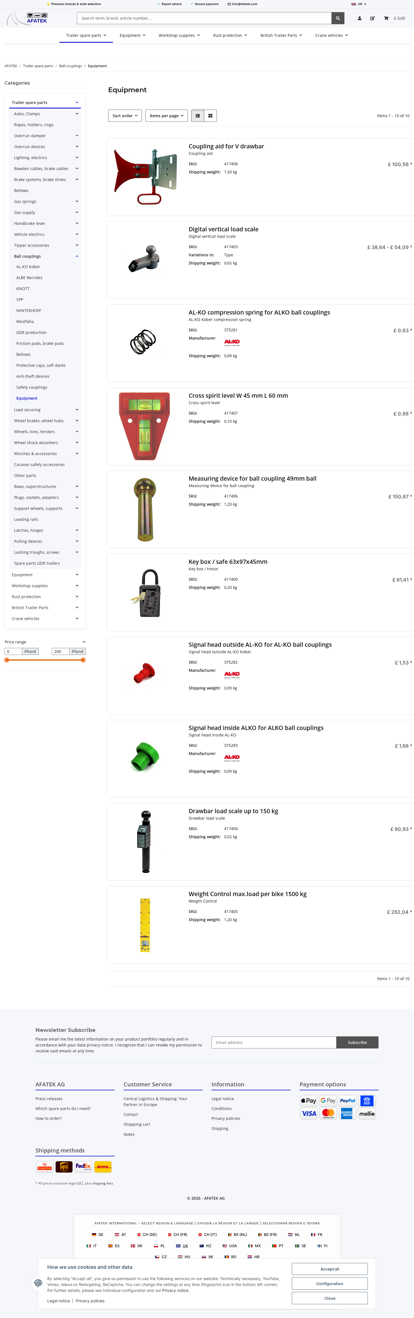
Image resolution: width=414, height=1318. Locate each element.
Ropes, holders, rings (34, 124)
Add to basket (377, 199)
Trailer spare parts (29, 102)
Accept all (329, 1269)
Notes (129, 1134)
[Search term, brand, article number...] (337, 18)
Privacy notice (175, 1290)
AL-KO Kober (28, 266)
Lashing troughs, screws (36, 552)
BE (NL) (240, 1234)
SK (210, 1256)
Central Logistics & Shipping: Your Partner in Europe (156, 1101)
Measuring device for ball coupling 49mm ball (252, 478)
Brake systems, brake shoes (40, 179)
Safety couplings (31, 387)
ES (117, 1246)
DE (101, 1234)
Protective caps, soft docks (41, 365)
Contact (131, 1114)
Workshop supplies (30, 585)
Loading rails (26, 519)
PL (163, 1246)
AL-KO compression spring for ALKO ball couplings (259, 312)
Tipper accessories (31, 245)
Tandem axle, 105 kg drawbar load (304, 271)
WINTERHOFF (28, 310)
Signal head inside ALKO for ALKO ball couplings (255, 727)
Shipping (220, 1128)
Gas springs (25, 201)
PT (281, 1246)
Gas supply (24, 212)
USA (233, 1246)
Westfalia (25, 321)
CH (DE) (150, 1234)
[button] (359, 18)
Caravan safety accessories (39, 464)
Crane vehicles (25, 618)
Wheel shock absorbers (36, 442)
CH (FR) (180, 1234)
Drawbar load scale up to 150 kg (233, 811)
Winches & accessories (35, 453)
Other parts (25, 475)
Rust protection (26, 596)
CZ (164, 1256)
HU (187, 1256)
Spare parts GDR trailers (37, 563)
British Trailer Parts (30, 607)
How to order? (48, 1118)
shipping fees (102, 1183)
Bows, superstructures (35, 486)
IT (95, 1246)
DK (140, 1246)
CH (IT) (210, 1234)
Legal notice (58, 1300)
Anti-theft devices (33, 376)
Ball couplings (27, 256)
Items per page (164, 115)
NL (297, 1234)
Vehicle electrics (29, 234)
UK (185, 1246)
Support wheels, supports (38, 508)
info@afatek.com (244, 4)
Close (329, 1298)
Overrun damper (30, 135)
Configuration (329, 1283)
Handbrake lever (29, 223)
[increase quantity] (408, 183)
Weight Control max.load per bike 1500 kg (247, 893)
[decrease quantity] (348, 183)
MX (258, 1246)
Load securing (27, 409)
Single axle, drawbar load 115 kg (304, 257)
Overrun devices (29, 146)
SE (304, 1246)
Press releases (49, 1098)
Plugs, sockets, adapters (36, 497)
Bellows (21, 190)
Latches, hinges (28, 530)
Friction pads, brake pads (40, 343)
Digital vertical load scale (223, 229)
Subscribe (357, 1042)
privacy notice (100, 1045)
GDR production (31, 332)
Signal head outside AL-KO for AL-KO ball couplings (259, 644)
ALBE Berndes (29, 277)
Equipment (26, 398)
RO (233, 1256)
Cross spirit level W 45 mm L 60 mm (238, 395)
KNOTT (23, 288)
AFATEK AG (214, 1198)
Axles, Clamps (27, 113)
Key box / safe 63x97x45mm (227, 561)
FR (320, 1234)
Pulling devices (28, 541)
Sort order (123, 115)
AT (123, 1234)
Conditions (222, 1108)
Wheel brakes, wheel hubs (39, 420)
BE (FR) (270, 1234)
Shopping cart (137, 1124)
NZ (208, 1246)
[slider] (6, 660)
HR (256, 1256)
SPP (19, 299)
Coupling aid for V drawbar (226, 146)
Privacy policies (90, 1300)
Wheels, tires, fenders (34, 431)
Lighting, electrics (30, 157)
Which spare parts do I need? (63, 1108)
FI (326, 1246)
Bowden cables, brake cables (41, 168)
